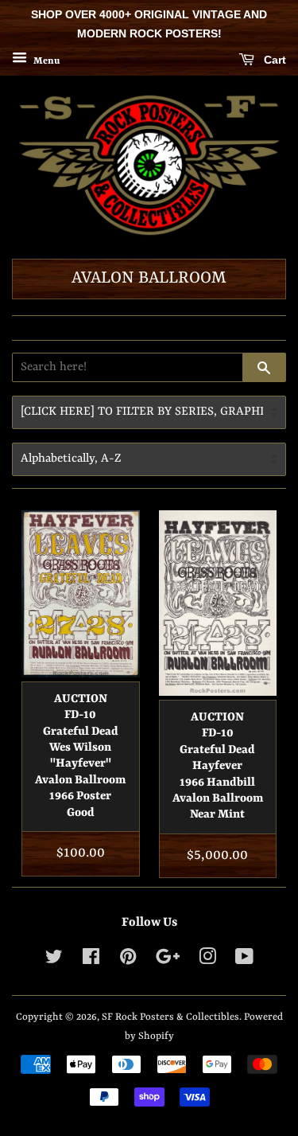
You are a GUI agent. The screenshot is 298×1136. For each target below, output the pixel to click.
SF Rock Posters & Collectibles (170, 1017)
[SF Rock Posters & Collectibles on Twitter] (54, 960)
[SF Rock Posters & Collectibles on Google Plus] (168, 960)
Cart (273, 59)
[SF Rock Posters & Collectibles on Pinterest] (128, 960)
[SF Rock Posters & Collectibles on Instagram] (207, 960)
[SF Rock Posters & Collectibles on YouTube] (244, 960)
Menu (45, 60)
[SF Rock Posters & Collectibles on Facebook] (91, 960)
